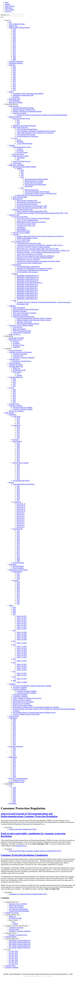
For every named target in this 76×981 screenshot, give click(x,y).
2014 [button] (14, 645)
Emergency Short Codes (24, 322)
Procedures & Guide (19, 370)
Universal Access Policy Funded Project (29, 263)
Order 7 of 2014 (22, 646)
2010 (14, 56)
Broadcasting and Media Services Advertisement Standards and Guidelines (36, 707)
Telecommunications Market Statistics (36, 179)
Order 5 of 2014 (22, 650)
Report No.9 (20, 513)
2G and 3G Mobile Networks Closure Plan (26, 714)
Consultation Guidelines (20, 696)
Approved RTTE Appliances (22, 332)
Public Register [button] (9, 413)
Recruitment (12, 803)
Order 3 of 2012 (22, 666)
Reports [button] (15, 274)
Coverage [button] (16, 234)
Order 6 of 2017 (22, 620)
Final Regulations (18, 568)
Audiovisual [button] (16, 425)
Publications (8, 8)
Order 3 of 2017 (22, 625)
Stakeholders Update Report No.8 (27, 286)
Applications (21, 158)
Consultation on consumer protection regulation (28, 894)
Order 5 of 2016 (22, 632)
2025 (14, 29)
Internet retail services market (34, 183)
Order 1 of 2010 (22, 678)
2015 (14, 47)
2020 (14, 38)
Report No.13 (21, 505)
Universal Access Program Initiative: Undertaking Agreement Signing (38, 261)
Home (7, 2)
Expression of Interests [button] (16, 746)
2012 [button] (22, 188)
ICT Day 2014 (13, 960)
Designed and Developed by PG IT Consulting (38, 976)
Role (10, 22)
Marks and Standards (19, 329)
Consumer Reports (14, 363)
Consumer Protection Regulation (19, 911)
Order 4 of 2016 (22, 634)
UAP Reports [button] (17, 502)
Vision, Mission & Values (17, 24)
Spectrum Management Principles (23, 108)
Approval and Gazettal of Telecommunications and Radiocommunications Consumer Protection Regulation (29, 815)
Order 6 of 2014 (22, 648)
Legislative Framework (16, 61)
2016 (14, 45)
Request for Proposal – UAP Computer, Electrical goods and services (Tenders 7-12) (43, 250)
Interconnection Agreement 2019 (27, 200)
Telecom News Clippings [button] (20, 463)
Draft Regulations (18, 566)
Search (3, 15)
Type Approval (17, 327)
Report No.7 (20, 516)
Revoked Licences (18, 345)
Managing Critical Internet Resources (24, 125)
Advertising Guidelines (20, 687)
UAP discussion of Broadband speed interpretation (32, 270)
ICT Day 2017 (13, 955)
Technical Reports (18, 562)
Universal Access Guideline (21, 232)
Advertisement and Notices (21, 480)
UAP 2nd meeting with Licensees (27, 272)
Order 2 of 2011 (22, 675)
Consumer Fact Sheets (16, 364)
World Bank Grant (14, 99)
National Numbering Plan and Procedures (26, 309)
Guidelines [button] (12, 684)
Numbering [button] (12, 306)
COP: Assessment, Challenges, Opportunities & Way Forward (36, 131)
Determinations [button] (17, 571)
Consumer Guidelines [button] (15, 406)
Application (16, 347)
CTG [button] (10, 785)
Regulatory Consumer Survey (22, 361)
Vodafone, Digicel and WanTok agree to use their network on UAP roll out (40, 236)
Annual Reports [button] (18, 529)
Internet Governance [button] (15, 117)
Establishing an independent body (23, 95)
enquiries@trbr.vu (21, 846)
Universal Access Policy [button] (20, 216)
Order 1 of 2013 (22, 661)
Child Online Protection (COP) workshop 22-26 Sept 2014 (35, 133)
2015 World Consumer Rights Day (19, 947)
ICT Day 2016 (13, 957)
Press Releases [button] (17, 441)
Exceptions (20, 150)
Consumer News (18, 356)
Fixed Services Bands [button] (19, 113)
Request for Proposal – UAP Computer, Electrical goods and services (38, 252)
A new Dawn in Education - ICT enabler (29, 254)
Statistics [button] (19, 168)
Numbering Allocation (20, 311)
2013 (14, 51)
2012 (14, 52)
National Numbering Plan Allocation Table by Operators (34, 318)
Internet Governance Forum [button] (21, 118)
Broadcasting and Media (16, 338)
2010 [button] (14, 677)
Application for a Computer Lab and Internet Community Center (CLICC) (40, 245)
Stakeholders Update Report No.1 (27, 298)
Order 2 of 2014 (22, 655)
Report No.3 (20, 523)
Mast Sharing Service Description (23, 702)
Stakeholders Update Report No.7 (27, 288)
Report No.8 (20, 514)
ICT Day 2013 (13, 962)
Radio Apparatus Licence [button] (20, 156)
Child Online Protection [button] (20, 127)
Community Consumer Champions (23, 357)
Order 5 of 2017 (22, 621)
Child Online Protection (16, 905)
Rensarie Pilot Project (23, 231)
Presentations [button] (17, 265)
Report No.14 (21, 504)
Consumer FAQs (14, 404)
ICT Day (7, 949)
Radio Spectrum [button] (14, 106)
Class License (17, 163)
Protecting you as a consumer (18, 904)
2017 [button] (14, 614)
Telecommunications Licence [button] (22, 147)
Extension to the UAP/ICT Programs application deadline (35, 257)
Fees (18, 159)
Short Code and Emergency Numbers (24, 313)
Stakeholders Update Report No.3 (27, 295)
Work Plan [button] (12, 65)
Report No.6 (20, 518)
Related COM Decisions (16, 782)
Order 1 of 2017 (22, 628)
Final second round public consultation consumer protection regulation (35, 851)
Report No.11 (21, 509)
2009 (14, 58)
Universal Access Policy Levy (26, 225)
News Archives (9, 9)
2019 (14, 40)
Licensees (20, 149)
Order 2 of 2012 (22, 668)
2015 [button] (14, 641)
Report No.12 (21, 507)
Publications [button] (12, 414)
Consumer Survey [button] (14, 359)
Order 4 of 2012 (22, 664)
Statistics (7, 4)
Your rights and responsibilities (18, 909)
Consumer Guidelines (11, 967)
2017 (14, 43)
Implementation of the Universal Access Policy (31, 222)
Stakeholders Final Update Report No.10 (29, 282)
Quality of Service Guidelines (22, 700)
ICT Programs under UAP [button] (21, 241)
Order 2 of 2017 (22, 627)
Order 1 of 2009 (22, 682)
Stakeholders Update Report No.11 (27, 281)
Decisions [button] (16, 580)
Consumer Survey (10, 933)
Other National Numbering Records (28, 323)
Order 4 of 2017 (22, 623)
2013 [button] (22, 177)
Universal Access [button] (14, 215)
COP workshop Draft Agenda (26, 134)
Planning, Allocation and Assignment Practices (27, 111)
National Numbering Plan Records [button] (23, 316)
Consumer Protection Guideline (22, 407)
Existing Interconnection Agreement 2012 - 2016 (32, 206)
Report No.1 (20, 527)
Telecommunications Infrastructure (35, 184)
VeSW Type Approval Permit (22, 331)
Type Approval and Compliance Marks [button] (21, 325)
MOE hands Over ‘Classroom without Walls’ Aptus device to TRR (37, 249)
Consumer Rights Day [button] (16, 377)
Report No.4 (20, 521)
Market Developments (31, 190)
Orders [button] (11, 605)
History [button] (11, 92)
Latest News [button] (16, 416)
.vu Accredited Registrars (24, 143)
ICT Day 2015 (13, 958)
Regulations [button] (12, 564)
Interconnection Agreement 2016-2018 (29, 202)
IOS (18, 373)
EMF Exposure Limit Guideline (23, 705)
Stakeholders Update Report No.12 (28, 279)
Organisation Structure (16, 63)
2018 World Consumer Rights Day (19, 944)
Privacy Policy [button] (17, 372)
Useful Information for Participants (27, 136)
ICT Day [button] (11, 388)
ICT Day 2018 (13, 953)
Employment (29, 186)
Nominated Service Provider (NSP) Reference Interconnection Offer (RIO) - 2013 (42, 213)
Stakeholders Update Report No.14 (28, 275)
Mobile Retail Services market (34, 181)
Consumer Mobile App (12, 914)
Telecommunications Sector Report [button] (24, 484)
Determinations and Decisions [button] (18, 570)
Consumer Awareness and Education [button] (20, 352)
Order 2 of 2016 (22, 637)
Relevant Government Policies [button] (18, 778)
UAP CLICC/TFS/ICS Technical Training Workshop (33, 218)
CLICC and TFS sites (23, 240)
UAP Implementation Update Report (28, 266)
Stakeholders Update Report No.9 (27, 284)
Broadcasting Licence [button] (15, 340)
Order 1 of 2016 (22, 639)
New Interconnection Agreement (27, 204)
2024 (14, 31)
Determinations (21, 229)
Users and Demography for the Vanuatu (37, 191)
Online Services (10, 6)
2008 (14, 59)
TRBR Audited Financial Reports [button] (19, 27)
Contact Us (8, 11)
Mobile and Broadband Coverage (27, 238)
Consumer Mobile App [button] (16, 366)
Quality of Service (14, 334)
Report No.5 (20, 520)
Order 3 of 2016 (22, 636)
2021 (14, 36)
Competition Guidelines (20, 694)
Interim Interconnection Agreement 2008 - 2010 (31, 208)
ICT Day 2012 (13, 964)
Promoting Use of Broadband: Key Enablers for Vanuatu (34, 268)
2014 (14, 49)
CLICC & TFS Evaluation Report (27, 220)
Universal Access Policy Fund (26, 224)
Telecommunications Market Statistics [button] (24, 166)
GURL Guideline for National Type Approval (27, 698)
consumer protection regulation (23, 829)
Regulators (16, 97)
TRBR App (16, 368)
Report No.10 (21, 511)
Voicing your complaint (16, 411)
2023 (14, 33)
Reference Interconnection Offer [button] (23, 209)
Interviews (16, 439)
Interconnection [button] (17, 199)
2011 (14, 54)
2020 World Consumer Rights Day (19, 940)
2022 (14, 34)
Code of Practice (14, 716)
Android (19, 375)
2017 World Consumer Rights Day (19, 946)
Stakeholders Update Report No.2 (27, 297)
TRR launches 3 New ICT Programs (28, 259)
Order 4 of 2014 (22, 652)
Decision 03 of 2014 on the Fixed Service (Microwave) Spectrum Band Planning (42, 115)
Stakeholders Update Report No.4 (27, 293)
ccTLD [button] (15, 138)
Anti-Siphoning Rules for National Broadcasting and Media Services (34, 712)
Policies (19, 140)
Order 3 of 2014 (22, 653)
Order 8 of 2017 (22, 616)
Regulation (20, 142)
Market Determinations (20, 197)
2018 (14, 42)
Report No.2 (20, 525)
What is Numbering (19, 307)
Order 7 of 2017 (22, 618)
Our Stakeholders (14, 100)
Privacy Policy (13, 920)
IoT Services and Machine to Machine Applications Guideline (32, 686)
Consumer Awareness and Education (16, 926)
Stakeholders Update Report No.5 (27, 291)
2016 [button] (14, 630)
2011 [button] (14, 671)
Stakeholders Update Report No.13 (28, 277)
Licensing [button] (12, 145)
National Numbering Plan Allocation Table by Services (34, 320)
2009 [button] (14, 680)
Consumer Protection (15, 350)
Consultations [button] (13, 718)
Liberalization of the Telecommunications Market (28, 93)
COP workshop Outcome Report (27, 129)
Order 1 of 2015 (22, 643)
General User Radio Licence (21, 161)
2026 (14, 67)
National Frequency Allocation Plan (24, 109)
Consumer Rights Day (12, 938)
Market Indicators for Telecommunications (30, 195)
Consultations (21, 227)
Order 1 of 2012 (22, 670)
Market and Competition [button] (16, 165)
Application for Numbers (20, 315)
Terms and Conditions (15, 102)
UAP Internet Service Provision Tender (29, 243)
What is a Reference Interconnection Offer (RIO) (32, 211)
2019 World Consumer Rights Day (19, 942)
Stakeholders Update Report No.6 (27, 290)
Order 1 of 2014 (22, 657)
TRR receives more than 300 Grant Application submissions (35, 256)
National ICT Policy (19, 780)
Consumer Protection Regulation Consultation (24, 855)
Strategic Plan (13, 26)
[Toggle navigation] (3, 17)
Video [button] (14, 300)
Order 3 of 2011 (22, 673)
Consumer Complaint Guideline (23, 409)
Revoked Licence (22, 152)
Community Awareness (20, 354)
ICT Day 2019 (13, 951)
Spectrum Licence (18, 154)
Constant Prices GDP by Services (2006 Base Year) (41, 193)
